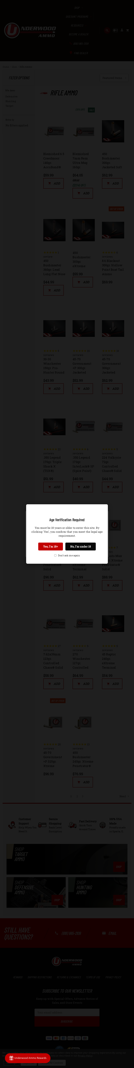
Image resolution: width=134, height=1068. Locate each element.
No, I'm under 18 (80, 546)
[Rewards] (27, 1058)
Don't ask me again (69, 555)
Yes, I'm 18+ (50, 546)
